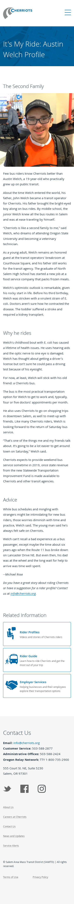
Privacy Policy (40, 877)
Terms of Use (10, 877)
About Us (8, 807)
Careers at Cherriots (15, 816)
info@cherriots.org (23, 593)
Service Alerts (11, 845)
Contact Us (9, 826)
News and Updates (14, 836)
